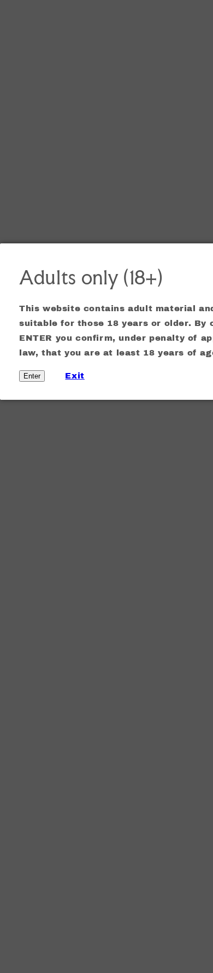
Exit (74, 375)
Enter (31, 376)
